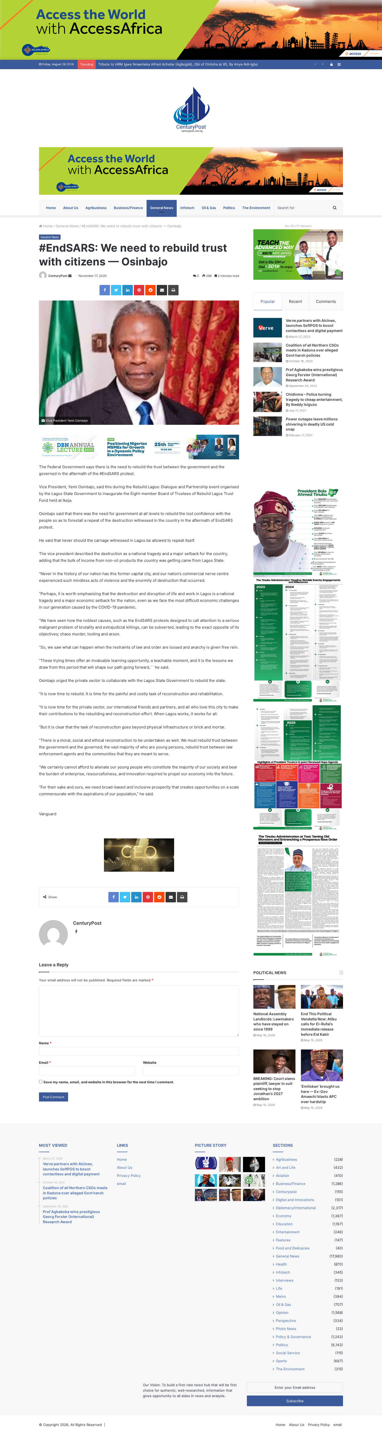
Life (279, 1288)
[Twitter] (116, 290)
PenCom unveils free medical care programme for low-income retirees (155, 64)
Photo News (286, 1329)
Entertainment (288, 1232)
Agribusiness (96, 208)
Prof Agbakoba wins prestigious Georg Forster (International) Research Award (314, 374)
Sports (281, 1361)
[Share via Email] (162, 290)
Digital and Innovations (295, 1200)
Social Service (288, 1353)
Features (283, 1240)
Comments (326, 301)
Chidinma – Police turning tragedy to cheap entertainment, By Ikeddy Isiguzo (314, 399)
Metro (281, 1296)
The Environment (256, 208)
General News (161, 208)
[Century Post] (191, 108)
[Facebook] (105, 290)
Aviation (282, 1176)
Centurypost (286, 1192)
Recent (295, 301)
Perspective (286, 1321)
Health (281, 1264)
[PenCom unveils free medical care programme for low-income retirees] (254, 1164)
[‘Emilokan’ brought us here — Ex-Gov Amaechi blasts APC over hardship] (322, 1065)
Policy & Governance (293, 1337)
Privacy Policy (129, 1176)
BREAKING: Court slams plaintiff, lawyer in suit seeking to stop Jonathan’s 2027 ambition (274, 1088)
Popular (268, 301)
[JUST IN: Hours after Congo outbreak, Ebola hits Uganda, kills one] (230, 1180)
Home (51, 208)
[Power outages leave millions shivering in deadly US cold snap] (267, 426)
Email (45, 1062)
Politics (229, 208)
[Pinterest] (139, 290)
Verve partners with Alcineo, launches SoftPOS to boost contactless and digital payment (314, 325)
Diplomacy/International (296, 1208)
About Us (70, 208)
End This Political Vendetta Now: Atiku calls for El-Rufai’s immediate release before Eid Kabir (319, 1024)
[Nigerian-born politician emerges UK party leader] (206, 1180)
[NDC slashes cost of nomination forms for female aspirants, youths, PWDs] (206, 1163)
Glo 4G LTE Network (298, 226)
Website (149, 1062)
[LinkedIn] (127, 290)
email (121, 1184)
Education (284, 1224)
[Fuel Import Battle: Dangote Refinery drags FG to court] (206, 1195)
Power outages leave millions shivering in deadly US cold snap (312, 424)
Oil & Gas (209, 208)
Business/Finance (128, 208)
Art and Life (285, 1167)
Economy (284, 1216)
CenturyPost (58, 276)
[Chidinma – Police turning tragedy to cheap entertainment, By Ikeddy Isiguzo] (267, 402)
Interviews (284, 1280)
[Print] (173, 290)
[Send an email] (69, 276)
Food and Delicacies (292, 1248)
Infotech (187, 208)
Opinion (282, 1313)
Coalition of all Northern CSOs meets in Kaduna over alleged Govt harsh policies (312, 350)
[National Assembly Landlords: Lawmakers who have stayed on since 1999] (274, 997)
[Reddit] (150, 290)
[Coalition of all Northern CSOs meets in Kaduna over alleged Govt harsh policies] (267, 352)
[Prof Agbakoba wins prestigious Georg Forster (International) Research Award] (267, 377)
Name (45, 1043)
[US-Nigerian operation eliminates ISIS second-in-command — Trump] (254, 1195)
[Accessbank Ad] (191, 170)
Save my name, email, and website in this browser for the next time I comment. (108, 1082)
